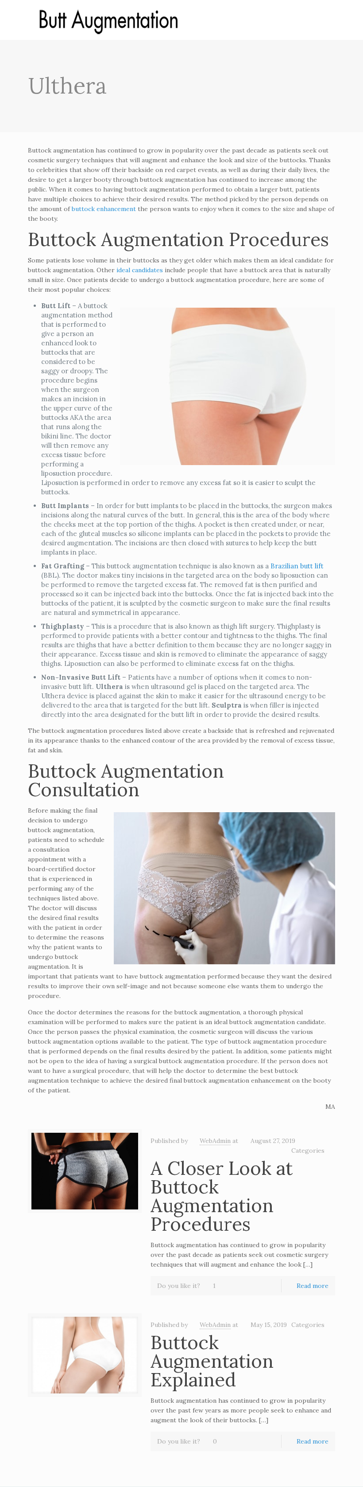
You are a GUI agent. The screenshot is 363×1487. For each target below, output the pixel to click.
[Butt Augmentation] (108, 20)
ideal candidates (139, 270)
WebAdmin (215, 1141)
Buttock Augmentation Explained (212, 1361)
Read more (312, 1286)
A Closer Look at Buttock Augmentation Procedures (222, 1196)
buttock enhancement (104, 209)
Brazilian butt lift (297, 566)
